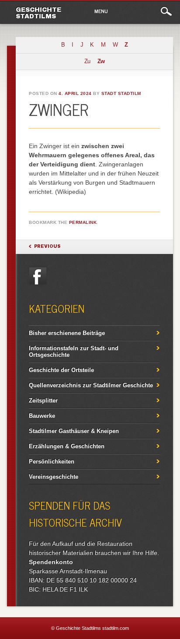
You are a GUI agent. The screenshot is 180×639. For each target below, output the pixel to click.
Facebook (37, 275)
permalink (83, 222)
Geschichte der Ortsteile (61, 370)
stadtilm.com (115, 628)
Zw (100, 61)
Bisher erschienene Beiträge (67, 333)
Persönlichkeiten (51, 461)
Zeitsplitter (43, 400)
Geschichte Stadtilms (38, 13)
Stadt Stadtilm (121, 93)
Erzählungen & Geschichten (66, 446)
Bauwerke (42, 415)
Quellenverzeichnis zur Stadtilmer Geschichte (91, 385)
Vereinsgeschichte (53, 476)
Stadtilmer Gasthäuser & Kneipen (74, 431)
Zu (87, 61)
